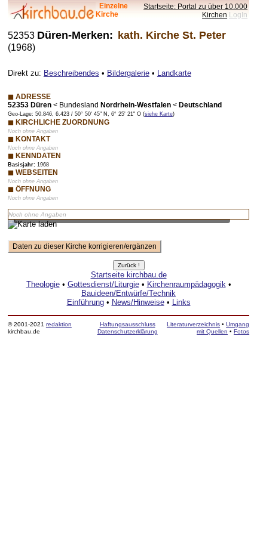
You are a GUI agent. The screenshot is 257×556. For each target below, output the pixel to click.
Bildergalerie (128, 73)
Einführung (85, 302)
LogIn (238, 14)
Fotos (241, 331)
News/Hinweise (138, 302)
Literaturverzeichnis (193, 324)
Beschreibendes (71, 73)
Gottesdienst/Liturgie (103, 284)
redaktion (59, 324)
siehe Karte (159, 114)
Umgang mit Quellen (223, 328)
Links (181, 302)
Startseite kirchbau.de (129, 274)
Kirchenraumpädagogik (186, 284)
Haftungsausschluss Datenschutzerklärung (127, 328)
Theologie (43, 284)
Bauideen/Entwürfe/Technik (128, 293)
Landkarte (174, 73)
